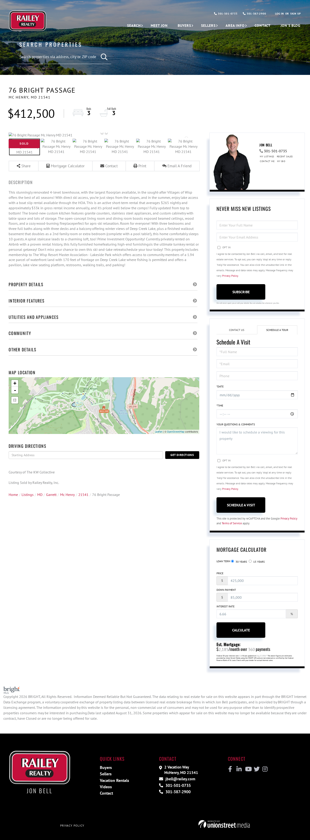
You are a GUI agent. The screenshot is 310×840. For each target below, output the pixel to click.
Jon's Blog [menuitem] (290, 25)
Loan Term (223, 561)
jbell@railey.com (179, 778)
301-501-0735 (227, 13)
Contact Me (267, 161)
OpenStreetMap (175, 431)
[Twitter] (256, 769)
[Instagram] (264, 769)
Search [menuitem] (133, 25)
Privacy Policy (230, 275)
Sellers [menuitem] (208, 25)
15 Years (259, 561)
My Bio (281, 161)
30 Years (241, 561)
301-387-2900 (256, 13)
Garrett (51, 494)
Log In (279, 13)
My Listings (267, 156)
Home (13, 494)
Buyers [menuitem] (184, 25)
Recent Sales (285, 156)
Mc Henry (67, 494)
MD (39, 494)
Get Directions (182, 455)
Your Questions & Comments (236, 424)
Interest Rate (225, 606)
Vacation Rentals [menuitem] (114, 780)
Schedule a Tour (277, 330)
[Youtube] (247, 769)
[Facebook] (230, 769)
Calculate (241, 630)
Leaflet (158, 431)
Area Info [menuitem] (235, 25)
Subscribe (241, 292)
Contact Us (236, 330)
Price (220, 573)
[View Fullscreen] (14, 400)
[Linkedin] (238, 769)
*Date (220, 386)
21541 (83, 494)
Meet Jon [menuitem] (159, 25)
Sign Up (295, 13)
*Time (220, 405)
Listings (28, 494)
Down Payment (226, 589)
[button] (104, 57)
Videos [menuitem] (106, 786)
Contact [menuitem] (263, 25)
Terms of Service (232, 523)
